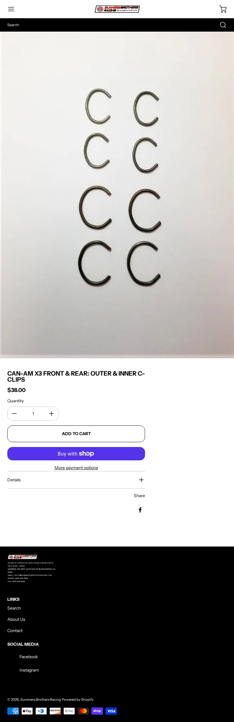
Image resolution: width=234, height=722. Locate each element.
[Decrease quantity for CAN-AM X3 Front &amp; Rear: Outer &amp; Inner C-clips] (14, 413)
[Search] (220, 25)
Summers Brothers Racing (40, 699)
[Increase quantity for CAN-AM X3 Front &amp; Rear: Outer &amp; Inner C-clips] (51, 413)
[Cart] (220, 9)
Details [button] (14, 480)
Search (14, 608)
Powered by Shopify (78, 699)
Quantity (15, 401)
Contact (15, 630)
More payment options (76, 467)
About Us (16, 619)
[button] (14, 9)
